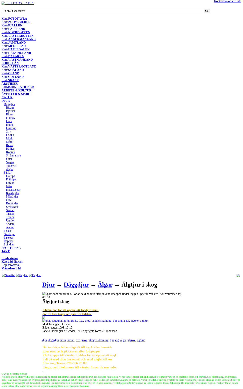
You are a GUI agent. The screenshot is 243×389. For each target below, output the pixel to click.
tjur (112, 340)
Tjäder (10, 213)
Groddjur (9, 234)
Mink (9, 138)
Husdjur (11, 128)
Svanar (10, 210)
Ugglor (10, 220)
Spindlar (9, 244)
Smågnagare (13, 155)
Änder (10, 227)
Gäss (9, 186)
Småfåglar (12, 206)
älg (117, 340)
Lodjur (10, 135)
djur (44, 340)
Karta (5, 18)
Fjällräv (10, 117)
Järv (8, 131)
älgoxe (132, 340)
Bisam (10, 107)
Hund (9, 124)
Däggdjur (9, 104)
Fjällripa (11, 179)
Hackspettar (13, 189)
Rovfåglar (12, 203)
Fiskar (7, 230)
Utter (9, 158)
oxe (78, 340)
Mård (9, 141)
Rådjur (10, 148)
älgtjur (141, 340)
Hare (9, 121)
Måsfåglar (12, 196)
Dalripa (10, 176)
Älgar (9, 169)
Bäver (9, 114)
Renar (9, 145)
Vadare (10, 223)
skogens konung (98, 340)
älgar (123, 340)
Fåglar (7, 172)
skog (84, 340)
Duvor (10, 182)
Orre (9, 200)
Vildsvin (11, 165)
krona (70, 340)
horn (63, 340)
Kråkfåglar (12, 193)
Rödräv (10, 152)
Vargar (10, 162)
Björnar (10, 111)
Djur (48, 284)
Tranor (10, 217)
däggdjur (53, 340)
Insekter (8, 237)
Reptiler (8, 241)
